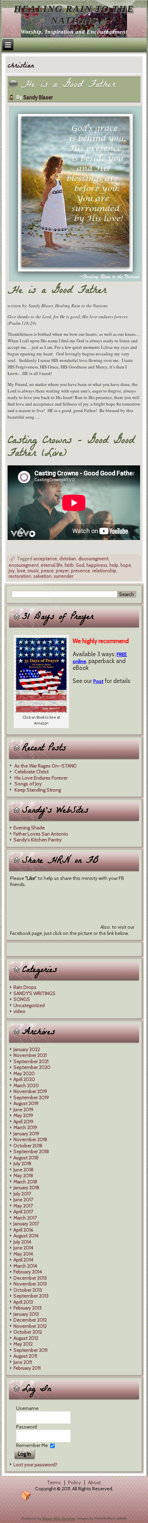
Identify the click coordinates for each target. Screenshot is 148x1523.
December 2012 (30, 1320)
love (21, 570)
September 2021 (31, 1061)
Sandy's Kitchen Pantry (37, 840)
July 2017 (22, 1194)
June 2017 (23, 1199)
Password (26, 1427)
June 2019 (23, 1109)
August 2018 (26, 1158)
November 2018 (30, 1139)
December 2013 (30, 1278)
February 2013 (27, 1308)
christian (67, 558)
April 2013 (23, 1302)
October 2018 (27, 1146)
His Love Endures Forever (40, 778)
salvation (42, 576)
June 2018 (23, 1170)
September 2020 (32, 1067)
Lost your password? (35, 1464)
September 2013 (31, 1296)
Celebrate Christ (31, 772)
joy (12, 570)
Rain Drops (24, 987)
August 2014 (26, 1236)
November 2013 (30, 1284)
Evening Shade (29, 828)
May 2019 (23, 1115)
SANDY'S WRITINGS (34, 993)
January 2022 (26, 1049)
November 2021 (30, 1055)
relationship (104, 570)
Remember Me (32, 1445)
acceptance (45, 558)
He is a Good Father (68, 85)
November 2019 (30, 1091)
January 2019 (26, 1133)
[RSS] (26, 1495)
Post (98, 681)
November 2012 (30, 1326)
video (19, 1011)
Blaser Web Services (58, 1518)
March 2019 (25, 1127)
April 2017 (23, 1212)
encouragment (24, 565)
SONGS (21, 999)
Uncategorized (29, 1005)
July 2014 (22, 1242)
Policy (74, 1482)
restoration (20, 576)
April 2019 (23, 1121)
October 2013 (27, 1290)
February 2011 (27, 1368)
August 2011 (25, 1356)
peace (47, 570)
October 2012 (27, 1332)
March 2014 (25, 1266)
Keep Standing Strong (37, 790)
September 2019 (31, 1097)
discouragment (93, 558)
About (94, 1482)
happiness (96, 565)
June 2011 (22, 1362)
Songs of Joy (28, 784)
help (113, 565)
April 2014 (23, 1260)
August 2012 (25, 1338)
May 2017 (23, 1206)
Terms (54, 1482)
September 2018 (31, 1151)
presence (80, 570)
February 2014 (27, 1272)
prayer (62, 570)
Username (27, 1408)
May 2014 (23, 1254)
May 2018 (23, 1175)
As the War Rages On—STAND (45, 766)
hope (125, 565)
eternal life (52, 565)
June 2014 (23, 1248)
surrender (63, 576)
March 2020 (26, 1085)
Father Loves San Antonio (40, 834)
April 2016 (23, 1230)
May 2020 (24, 1073)
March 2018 (25, 1182)
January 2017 (26, 1224)
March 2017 (25, 1218)
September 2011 (30, 1350)
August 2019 (26, 1103)
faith (69, 565)
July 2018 (22, 1163)
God (80, 565)
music (33, 570)
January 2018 (26, 1187)
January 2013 (26, 1314)
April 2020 (24, 1079)
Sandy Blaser (38, 97)
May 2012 (23, 1344)
